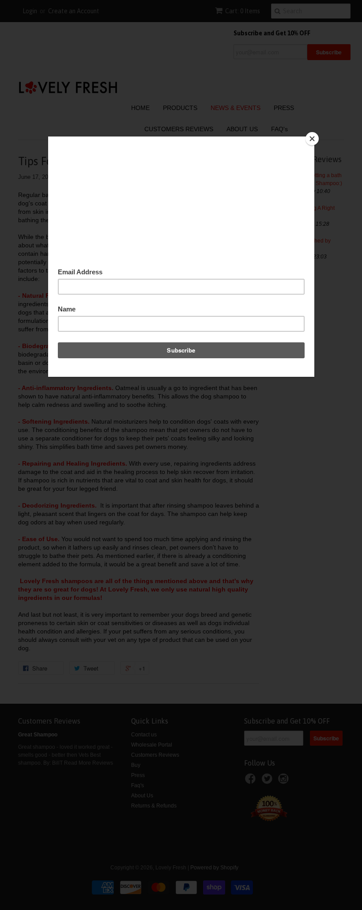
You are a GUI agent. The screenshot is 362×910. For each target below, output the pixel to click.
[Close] (312, 138)
